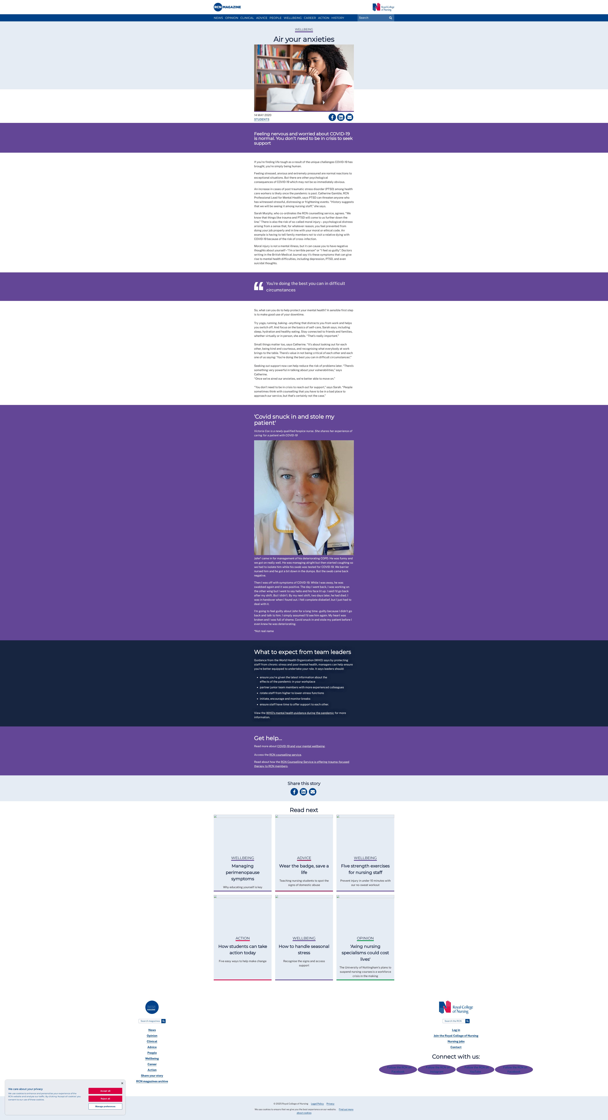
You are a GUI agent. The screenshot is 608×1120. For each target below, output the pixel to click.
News (218, 18)
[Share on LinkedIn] (341, 117)
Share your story (152, 1075)
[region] (65, 1097)
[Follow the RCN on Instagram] (437, 1071)
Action (323, 18)
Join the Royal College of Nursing (456, 1035)
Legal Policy (317, 1103)
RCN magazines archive (152, 1081)
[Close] (122, 1083)
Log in (456, 1030)
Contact (456, 1047)
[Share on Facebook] (332, 117)
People (275, 18)
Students (261, 119)
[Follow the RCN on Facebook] (398, 1071)
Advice (261, 18)
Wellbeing (293, 18)
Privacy (330, 1103)
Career (310, 18)
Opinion (231, 18)
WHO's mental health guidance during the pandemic (300, 713)
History (337, 18)
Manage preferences (105, 1106)
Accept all (105, 1091)
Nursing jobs (456, 1041)
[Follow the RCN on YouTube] (475, 1071)
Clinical (247, 18)
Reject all (105, 1099)
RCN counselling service (285, 754)
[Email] (349, 117)
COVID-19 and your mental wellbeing (301, 746)
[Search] (163, 1021)
